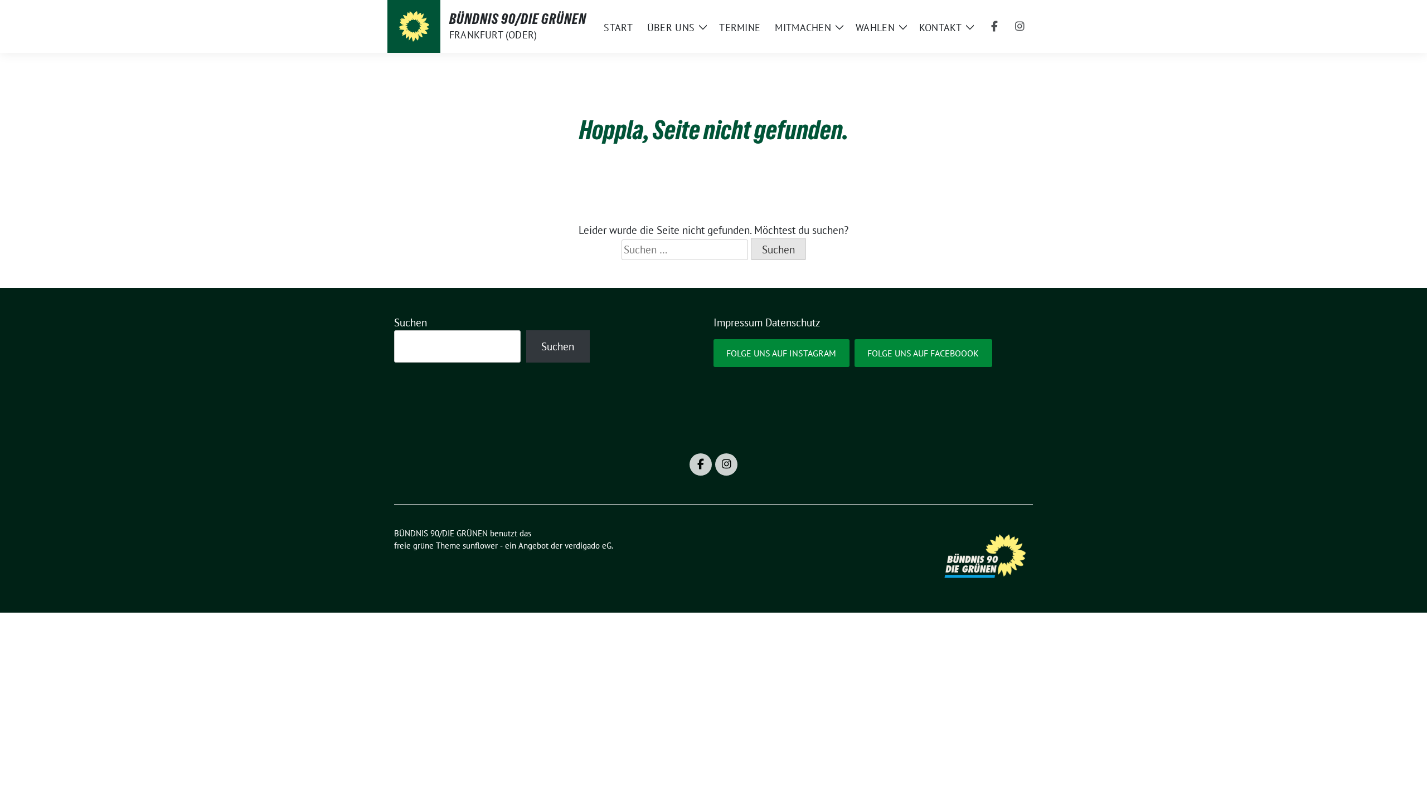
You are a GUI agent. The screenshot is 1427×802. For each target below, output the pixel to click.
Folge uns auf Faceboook (923, 353)
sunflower (480, 545)
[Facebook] (994, 27)
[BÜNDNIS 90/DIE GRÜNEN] (414, 26)
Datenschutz (793, 322)
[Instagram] (1020, 27)
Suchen (410, 322)
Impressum (738, 322)
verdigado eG (588, 545)
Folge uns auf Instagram (781, 353)
